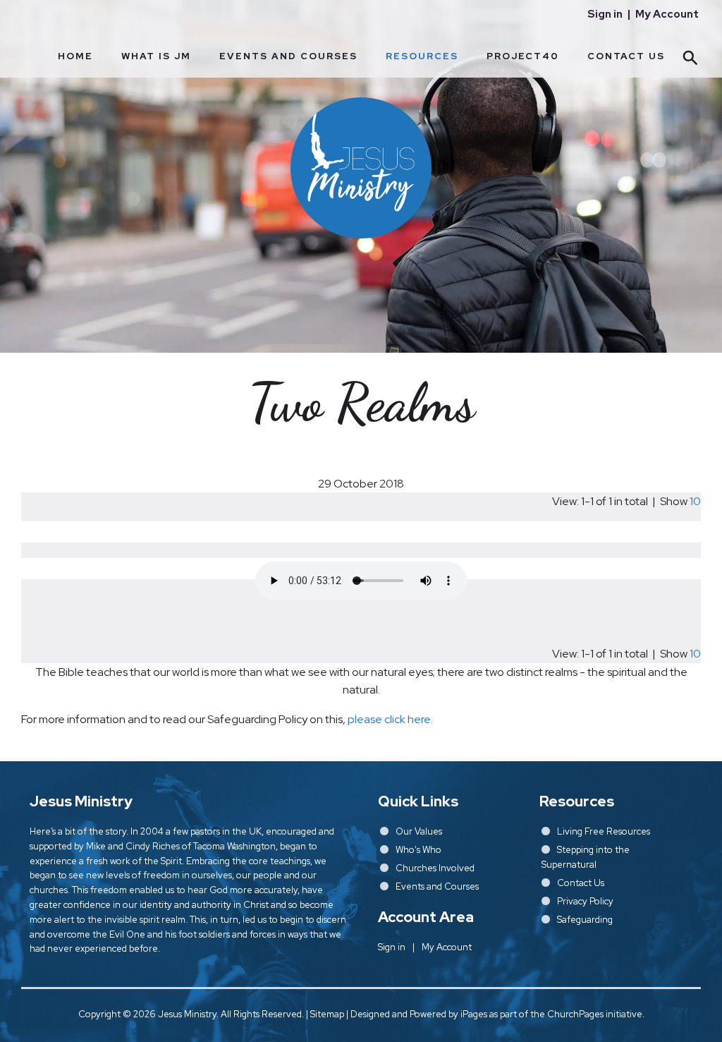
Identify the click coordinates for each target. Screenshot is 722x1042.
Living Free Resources (603, 831)
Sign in (605, 14)
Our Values (419, 831)
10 (695, 501)
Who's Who (418, 850)
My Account (667, 14)
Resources (422, 56)
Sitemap (327, 1014)
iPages (473, 1014)
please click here (389, 719)
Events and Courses (288, 56)
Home (75, 56)
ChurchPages (575, 1014)
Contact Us (626, 56)
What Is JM (156, 56)
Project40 (523, 56)
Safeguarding (585, 920)
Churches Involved (435, 868)
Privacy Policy (585, 901)
